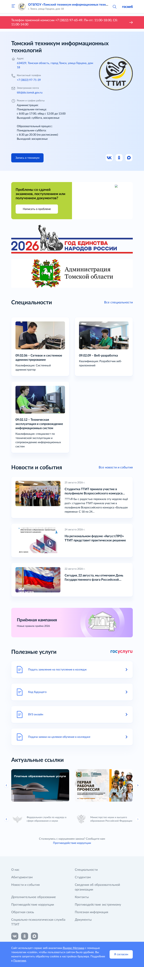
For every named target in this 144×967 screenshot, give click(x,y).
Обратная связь (22, 912)
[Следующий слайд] (138, 819)
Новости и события (25, 885)
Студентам (83, 877)
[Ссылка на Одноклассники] (119, 158)
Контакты (82, 897)
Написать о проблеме (37, 209)
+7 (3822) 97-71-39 (29, 80)
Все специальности (118, 302)
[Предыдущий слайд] (6, 785)
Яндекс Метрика (73, 948)
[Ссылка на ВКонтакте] (14, 936)
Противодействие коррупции (72, 843)
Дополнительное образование (33, 897)
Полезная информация (91, 912)
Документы (83, 919)
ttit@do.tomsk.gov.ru (29, 92)
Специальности (86, 869)
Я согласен (121, 954)
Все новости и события (116, 467)
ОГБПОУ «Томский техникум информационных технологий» (73, 4)
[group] (40, 785)
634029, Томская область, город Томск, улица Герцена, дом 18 (55, 65)
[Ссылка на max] (34, 936)
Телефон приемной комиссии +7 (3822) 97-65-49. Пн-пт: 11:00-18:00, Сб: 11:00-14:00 (64, 22)
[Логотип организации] (21, 6)
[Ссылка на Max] (129, 158)
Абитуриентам (22, 877)
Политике (19, 960)
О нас (15, 869)
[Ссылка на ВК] (109, 158)
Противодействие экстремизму (98, 904)
